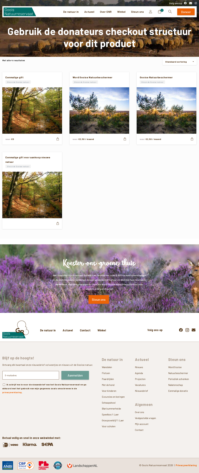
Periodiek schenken (178, 378)
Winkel (101, 330)
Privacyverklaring (186, 465)
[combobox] (179, 61)
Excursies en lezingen (113, 396)
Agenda (139, 373)
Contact (85, 330)
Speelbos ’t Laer (110, 414)
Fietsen (106, 373)
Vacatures (140, 384)
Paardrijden (108, 378)
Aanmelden (75, 375)
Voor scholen (109, 426)
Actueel (68, 330)
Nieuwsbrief (141, 390)
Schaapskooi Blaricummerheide (111, 405)
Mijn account (141, 423)
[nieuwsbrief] (190, 3)
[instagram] (195, 3)
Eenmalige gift (14, 77)
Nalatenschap (175, 384)
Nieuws (139, 367)
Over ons (139, 412)
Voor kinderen (109, 390)
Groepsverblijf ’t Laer (113, 420)
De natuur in (48, 330)
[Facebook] (185, 3)
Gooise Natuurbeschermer (156, 77)
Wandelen (107, 367)
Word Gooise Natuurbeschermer (92, 77)
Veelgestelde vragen (145, 418)
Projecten (140, 378)
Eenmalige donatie (178, 390)
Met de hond (108, 384)
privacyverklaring (12, 392)
